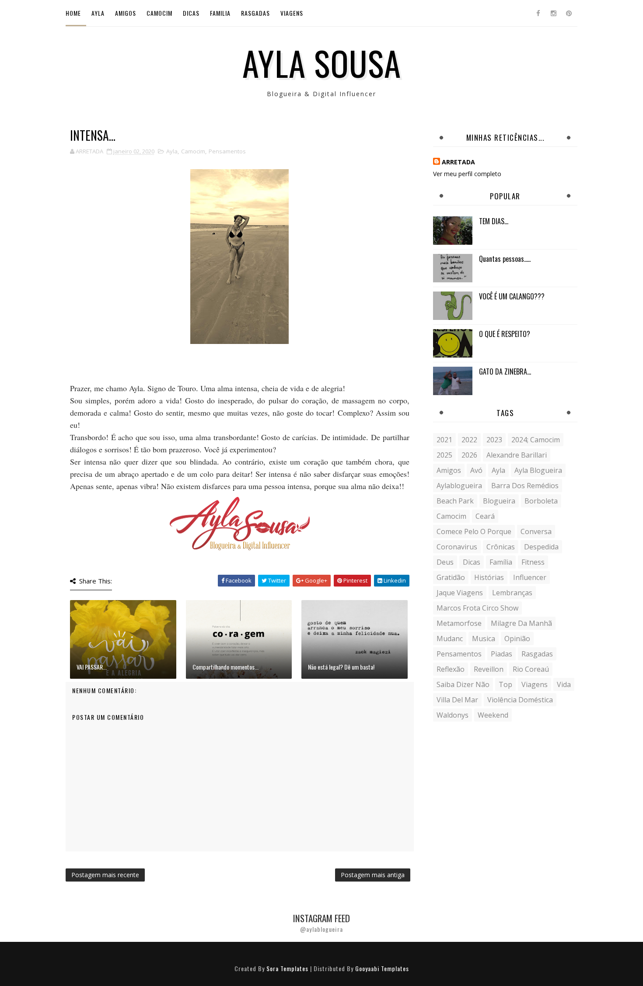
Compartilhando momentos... (225, 666)
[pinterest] (568, 13)
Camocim (159, 12)
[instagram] (553, 13)
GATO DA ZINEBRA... (505, 371)
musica (483, 638)
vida (564, 684)
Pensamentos (227, 151)
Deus (445, 562)
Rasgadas (255, 12)
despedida (541, 547)
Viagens (291, 12)
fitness (533, 562)
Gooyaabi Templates (382, 968)
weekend (493, 715)
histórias (489, 577)
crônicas (500, 547)
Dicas (191, 12)
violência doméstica (520, 700)
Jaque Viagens (460, 592)
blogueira (499, 501)
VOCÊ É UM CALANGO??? (512, 296)
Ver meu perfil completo (467, 174)
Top (505, 684)
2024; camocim (535, 439)
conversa (536, 531)
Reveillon (488, 669)
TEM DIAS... (493, 221)
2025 (444, 455)
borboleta (541, 501)
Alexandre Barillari (516, 455)
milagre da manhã (521, 623)
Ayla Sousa (321, 62)
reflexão (451, 669)
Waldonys (452, 715)
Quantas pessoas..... (505, 258)
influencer (529, 577)
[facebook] (538, 13)
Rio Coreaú (531, 669)
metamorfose (459, 623)
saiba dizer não (463, 684)
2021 (444, 439)
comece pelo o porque (474, 531)
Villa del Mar (457, 700)
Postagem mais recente (105, 875)
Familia (220, 12)
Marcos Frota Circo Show (477, 608)
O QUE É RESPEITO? (504, 334)
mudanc (450, 638)
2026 (469, 455)
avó (476, 470)
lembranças (512, 592)
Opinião (517, 638)
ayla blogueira (538, 470)
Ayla (98, 12)
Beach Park (455, 501)
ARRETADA (458, 162)
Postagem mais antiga (373, 875)
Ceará (485, 516)
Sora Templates (287, 968)
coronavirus (457, 547)
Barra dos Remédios (525, 485)
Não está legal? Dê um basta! (341, 666)
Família (500, 562)
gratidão (451, 577)
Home (73, 12)
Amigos (125, 12)
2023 (494, 439)
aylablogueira (459, 485)
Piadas (501, 654)
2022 (469, 439)
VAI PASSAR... (92, 666)
